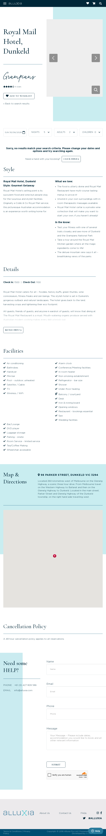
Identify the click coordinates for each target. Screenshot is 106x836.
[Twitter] (84, 818)
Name (50, 662)
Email (50, 684)
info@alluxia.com (23, 690)
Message (52, 729)
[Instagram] (98, 813)
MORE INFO (12, 329)
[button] (54, 556)
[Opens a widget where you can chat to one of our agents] (95, 831)
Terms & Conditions (12, 831)
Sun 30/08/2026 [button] (13, 132)
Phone (50, 706)
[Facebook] (101, 813)
